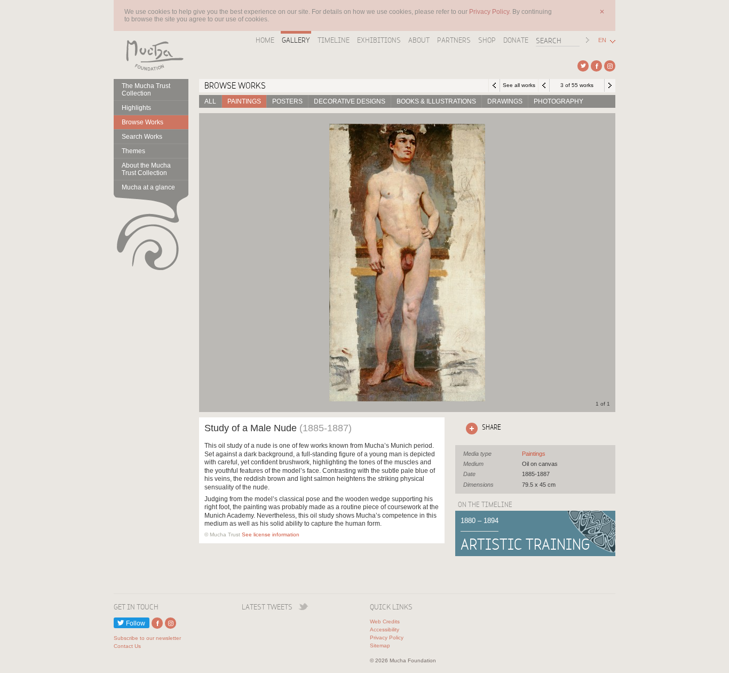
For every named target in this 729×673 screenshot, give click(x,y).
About (419, 40)
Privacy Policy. (490, 11)
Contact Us (127, 646)
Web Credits (385, 621)
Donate (515, 40)
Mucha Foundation (151, 55)
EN (602, 40)
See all (533, 453)
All (210, 101)
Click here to (481, 427)
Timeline (334, 40)
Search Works (142, 136)
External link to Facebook (596, 66)
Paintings (244, 101)
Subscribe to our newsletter (147, 638)
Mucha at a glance (148, 187)
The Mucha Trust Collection (146, 89)
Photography (558, 101)
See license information (270, 534)
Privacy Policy (386, 637)
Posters (287, 101)
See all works (519, 85)
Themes (133, 151)
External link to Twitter (583, 66)
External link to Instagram (609, 66)
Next (610, 85)
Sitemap (380, 645)
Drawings (504, 101)
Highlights (136, 108)
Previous (543, 85)
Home (265, 40)
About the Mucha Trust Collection (146, 169)
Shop (487, 40)
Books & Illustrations (436, 101)
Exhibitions (379, 40)
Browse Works (142, 122)
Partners (454, 40)
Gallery (296, 40)
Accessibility (384, 629)
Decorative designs (349, 101)
